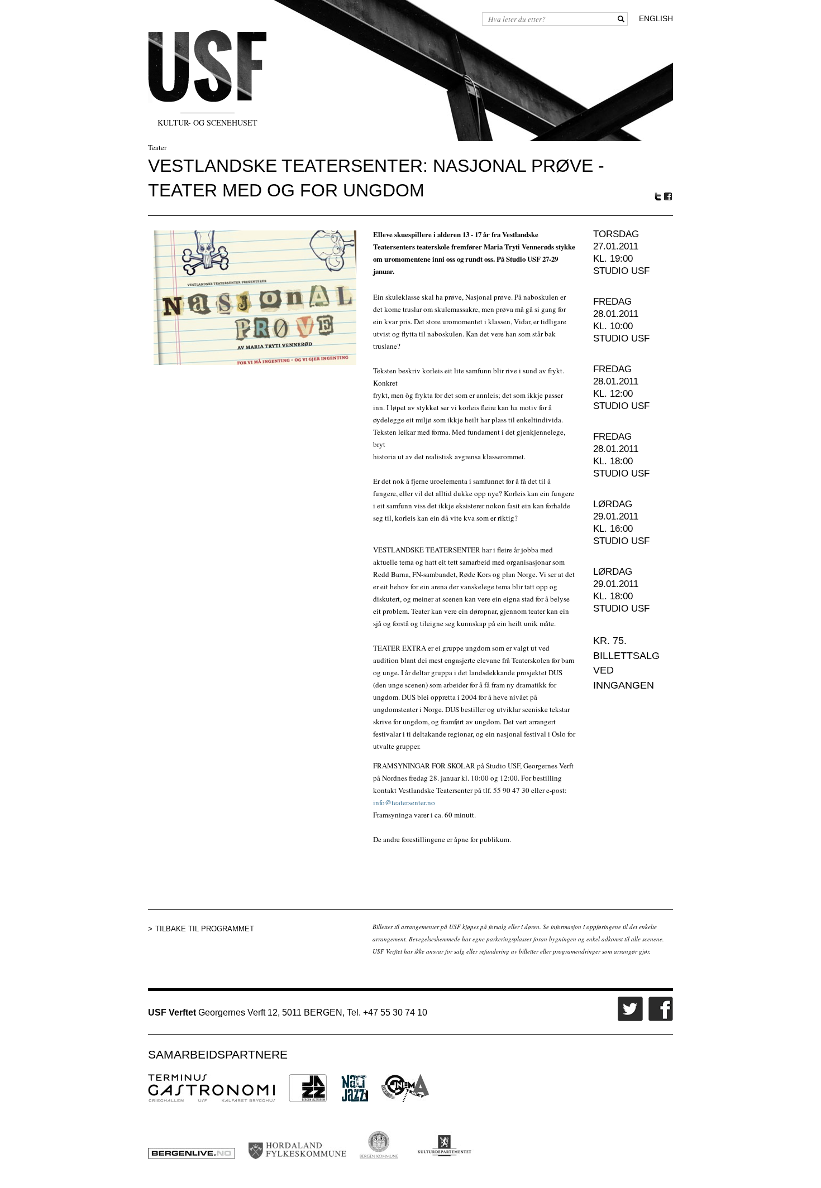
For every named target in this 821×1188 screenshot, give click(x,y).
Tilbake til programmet (204, 929)
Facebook (668, 197)
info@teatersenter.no (404, 802)
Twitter (657, 196)
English (656, 18)
